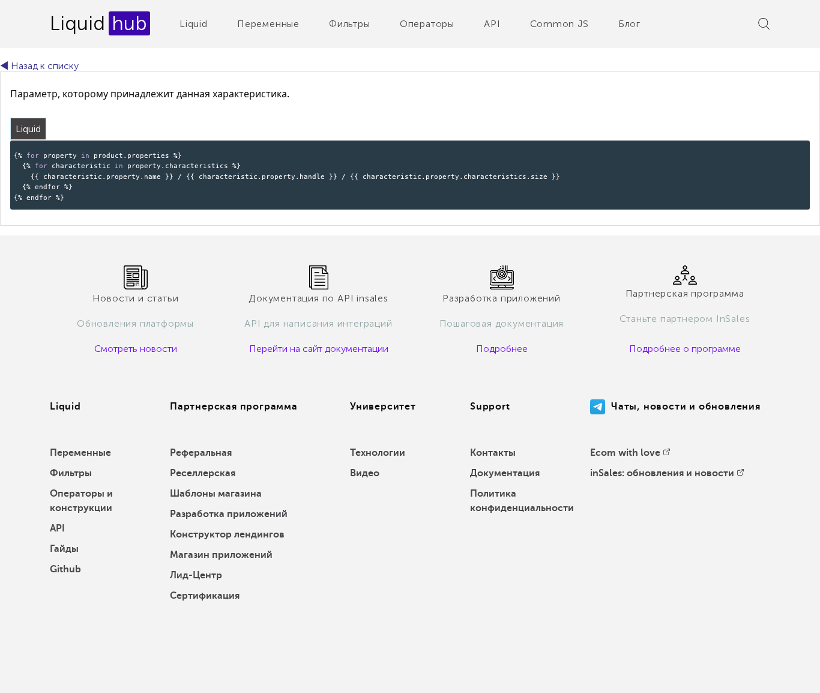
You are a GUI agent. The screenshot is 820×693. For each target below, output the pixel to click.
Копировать (781, 149)
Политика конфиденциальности (522, 500)
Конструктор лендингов (227, 534)
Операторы (427, 23)
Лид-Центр (196, 575)
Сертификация (205, 595)
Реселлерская (202, 473)
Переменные (268, 23)
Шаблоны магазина (216, 493)
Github (65, 569)
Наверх (783, 675)
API (492, 23)
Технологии (377, 452)
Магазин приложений (221, 554)
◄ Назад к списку (39, 65)
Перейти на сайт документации (318, 348)
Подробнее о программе (685, 348)
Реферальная (201, 452)
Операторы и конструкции (81, 500)
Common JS (559, 23)
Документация (505, 473)
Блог (629, 23)
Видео (364, 473)
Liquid (193, 23)
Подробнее (502, 348)
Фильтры (349, 23)
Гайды (64, 548)
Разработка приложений (229, 514)
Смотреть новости (135, 348)
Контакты (493, 452)
